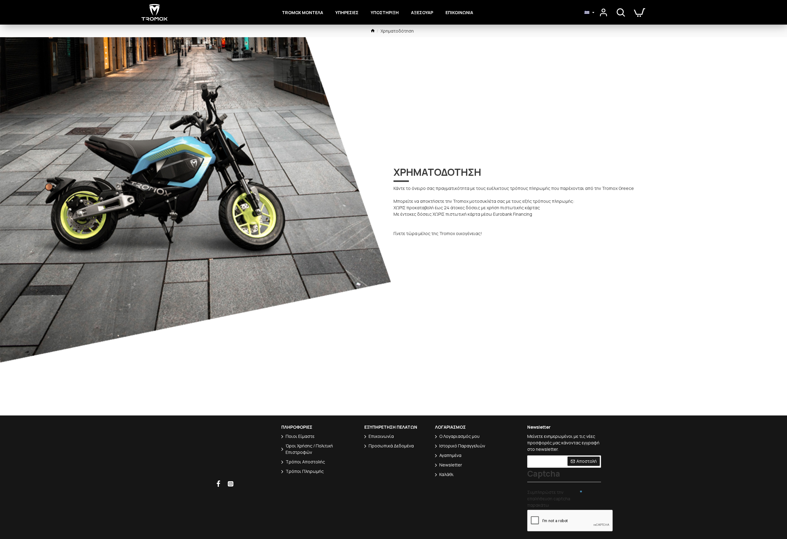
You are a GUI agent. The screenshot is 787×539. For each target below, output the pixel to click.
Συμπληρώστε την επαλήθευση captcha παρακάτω (548, 498)
